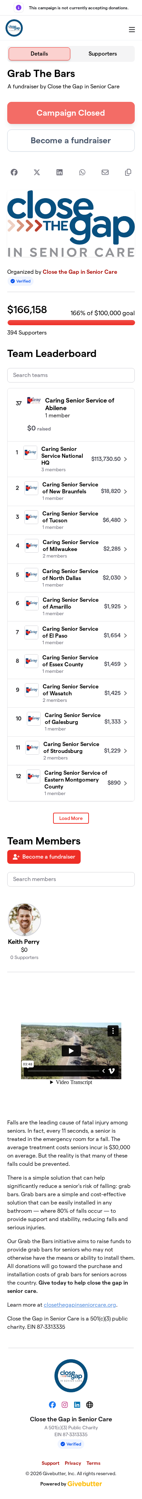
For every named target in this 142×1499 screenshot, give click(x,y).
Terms (93, 1463)
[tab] (39, 54)
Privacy (73, 1463)
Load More (71, 818)
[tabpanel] (71, 702)
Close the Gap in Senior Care (80, 272)
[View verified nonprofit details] (20, 281)
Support (50, 1463)
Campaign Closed (71, 112)
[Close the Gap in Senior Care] (14, 28)
